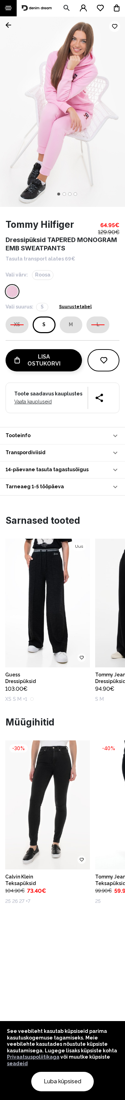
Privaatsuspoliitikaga (33, 1057)
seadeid (17, 1063)
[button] (62, 435)
